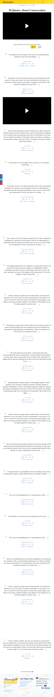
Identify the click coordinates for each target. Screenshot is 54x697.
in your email (26, 5)
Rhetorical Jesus (23, 686)
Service (21, 201)
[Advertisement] (27, 222)
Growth (23, 402)
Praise (26, 65)
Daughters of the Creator (25, 682)
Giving (23, 370)
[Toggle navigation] (42, 2)
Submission (23, 93)
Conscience (23, 340)
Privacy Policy (6, 691)
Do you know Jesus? (24, 688)
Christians (23, 482)
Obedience (23, 504)
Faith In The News (23, 683)
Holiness (23, 459)
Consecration (32, 65)
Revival (23, 313)
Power (25, 201)
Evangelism (21, 65)
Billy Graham (45, 688)
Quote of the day (7, 685)
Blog (5, 687)
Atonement (23, 150)
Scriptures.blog (23, 684)
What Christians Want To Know (26, 681)
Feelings (30, 525)
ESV (4, 690)
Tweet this (47, 690)
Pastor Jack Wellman (34, 40)
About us (5, 686)
